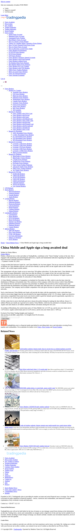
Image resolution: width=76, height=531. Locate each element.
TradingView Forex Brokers (21, 161)
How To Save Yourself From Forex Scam (22, 45)
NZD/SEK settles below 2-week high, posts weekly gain (37, 388)
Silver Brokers (13, 216)
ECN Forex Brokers (15, 54)
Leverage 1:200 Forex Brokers (22, 145)
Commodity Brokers (11, 213)
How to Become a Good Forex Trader (21, 49)
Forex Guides (9, 33)
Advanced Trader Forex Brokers (23, 167)
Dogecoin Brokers (14, 204)
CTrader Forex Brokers (20, 159)
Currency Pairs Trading (12, 467)
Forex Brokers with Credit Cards (23, 120)
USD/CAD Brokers (19, 181)
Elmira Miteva (5, 254)
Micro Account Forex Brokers (18, 72)
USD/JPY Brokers (18, 183)
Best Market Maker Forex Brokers (19, 65)
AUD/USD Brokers (19, 177)
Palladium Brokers (14, 223)
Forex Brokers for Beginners (18, 50)
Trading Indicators (10, 29)
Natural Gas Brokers (15, 222)
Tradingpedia (18, 529)
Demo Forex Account (15, 34)
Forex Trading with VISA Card (22, 113)
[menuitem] (6, 82)
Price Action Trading (11, 460)
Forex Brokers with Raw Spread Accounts (22, 57)
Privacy (7, 484)
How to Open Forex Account (18, 47)
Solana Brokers (13, 211)
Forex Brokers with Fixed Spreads (19, 59)
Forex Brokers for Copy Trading (19, 66)
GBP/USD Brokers (19, 175)
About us (7, 476)
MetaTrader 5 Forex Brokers (21, 158)
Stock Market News (12, 243)
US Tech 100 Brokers (15, 236)
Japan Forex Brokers (19, 106)
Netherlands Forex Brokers (21, 99)
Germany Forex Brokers (20, 103)
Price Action (8, 24)
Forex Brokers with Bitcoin (21, 128)
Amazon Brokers (14, 193)
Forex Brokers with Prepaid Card (23, 124)
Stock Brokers (9, 190)
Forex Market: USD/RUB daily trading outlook (34, 407)
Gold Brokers (13, 214)
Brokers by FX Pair (15, 172)
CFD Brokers (9, 188)
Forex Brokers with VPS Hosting (19, 68)
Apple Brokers (13, 197)
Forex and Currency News (13, 490)
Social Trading (9, 31)
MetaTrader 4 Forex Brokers (21, 156)
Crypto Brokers (9, 198)
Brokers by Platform (15, 154)
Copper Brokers (14, 227)
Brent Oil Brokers (14, 220)
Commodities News (11, 491)
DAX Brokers (13, 239)
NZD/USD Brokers (19, 184)
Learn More (4, 15)
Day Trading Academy (12, 461)
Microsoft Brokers (14, 191)
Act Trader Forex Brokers (21, 170)
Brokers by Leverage (15, 142)
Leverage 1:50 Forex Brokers (22, 147)
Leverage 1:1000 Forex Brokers (23, 151)
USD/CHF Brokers (19, 179)
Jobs (6, 483)
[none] (40, 82)
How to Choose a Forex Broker (18, 41)
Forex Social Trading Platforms (22, 165)
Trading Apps (9, 470)
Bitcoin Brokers (14, 200)
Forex (39, 327)
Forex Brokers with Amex (21, 117)
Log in (3, 78)
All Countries (17, 110)
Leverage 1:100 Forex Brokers (22, 143)
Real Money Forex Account (17, 40)
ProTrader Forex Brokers (20, 163)
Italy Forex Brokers (19, 108)
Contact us (8, 479)
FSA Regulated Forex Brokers (22, 138)
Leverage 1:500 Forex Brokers (22, 149)
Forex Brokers (9, 89)
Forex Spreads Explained (16, 75)
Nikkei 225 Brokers (15, 237)
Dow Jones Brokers (15, 232)
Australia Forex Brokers (20, 92)
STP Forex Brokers (15, 56)
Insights (7, 493)
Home (3, 243)
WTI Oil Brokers (14, 218)
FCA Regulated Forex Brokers (22, 136)
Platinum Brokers (14, 225)
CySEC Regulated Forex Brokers (23, 135)
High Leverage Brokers (20, 152)
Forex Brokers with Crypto (21, 129)
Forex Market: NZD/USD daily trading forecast (34, 446)
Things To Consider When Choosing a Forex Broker (25, 43)
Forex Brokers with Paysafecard (23, 126)
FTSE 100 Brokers (15, 234)
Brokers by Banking (15, 112)
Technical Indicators (11, 463)
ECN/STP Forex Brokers (16, 52)
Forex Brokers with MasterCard (23, 119)
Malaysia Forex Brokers (20, 96)
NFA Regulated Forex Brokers (22, 140)
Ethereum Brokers (14, 202)
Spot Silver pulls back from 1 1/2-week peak (33, 369)
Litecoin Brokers (14, 206)
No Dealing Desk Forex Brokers (19, 63)
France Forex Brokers (19, 104)
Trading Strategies (10, 27)
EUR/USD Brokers (19, 174)
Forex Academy (10, 22)
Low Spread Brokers (19, 186)
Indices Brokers (10, 229)
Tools (6, 474)
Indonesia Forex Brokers (20, 97)
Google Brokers (14, 195)
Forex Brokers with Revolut (21, 122)
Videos (7, 472)
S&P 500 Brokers (14, 230)
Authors (7, 481)
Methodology (9, 477)
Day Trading (9, 25)
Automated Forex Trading (17, 38)
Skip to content (5, 1)
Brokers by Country (15, 90)
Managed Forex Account (16, 36)
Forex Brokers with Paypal (21, 115)
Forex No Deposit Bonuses (17, 73)
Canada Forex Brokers (20, 101)
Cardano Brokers (14, 209)
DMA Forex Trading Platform (18, 70)
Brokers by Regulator (15, 131)
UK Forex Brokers (18, 94)
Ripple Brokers (13, 207)
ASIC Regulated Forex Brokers (22, 133)
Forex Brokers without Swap (18, 61)
